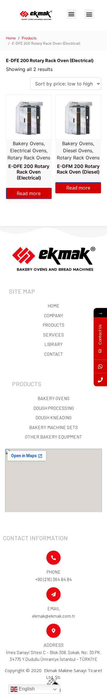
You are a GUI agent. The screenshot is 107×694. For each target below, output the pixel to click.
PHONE (54, 572)
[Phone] (100, 379)
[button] (71, 14)
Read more (29, 193)
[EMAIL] (53, 594)
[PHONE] (53, 558)
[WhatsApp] (100, 366)
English (26, 688)
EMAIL (53, 608)
